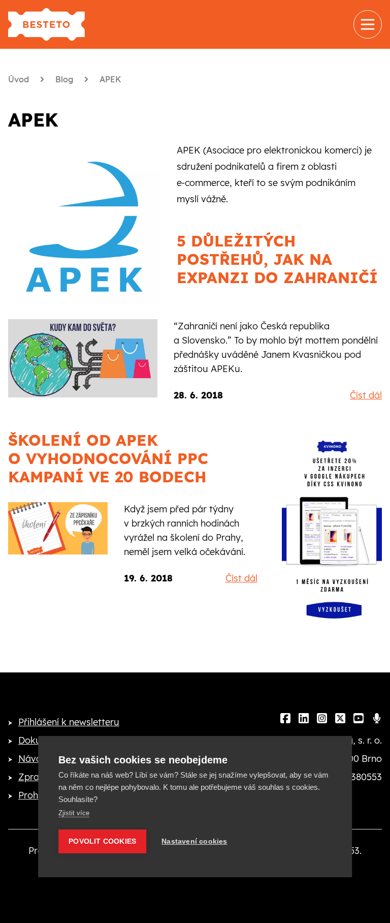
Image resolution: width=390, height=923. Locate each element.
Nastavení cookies (194, 841)
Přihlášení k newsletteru (68, 722)
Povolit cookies (102, 841)
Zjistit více (73, 813)
